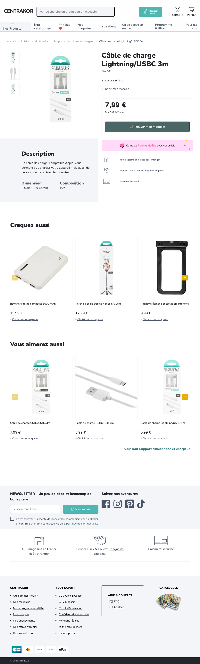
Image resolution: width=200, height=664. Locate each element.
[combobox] (76, 12)
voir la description (112, 80)
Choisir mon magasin (116, 89)
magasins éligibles (154, 170)
